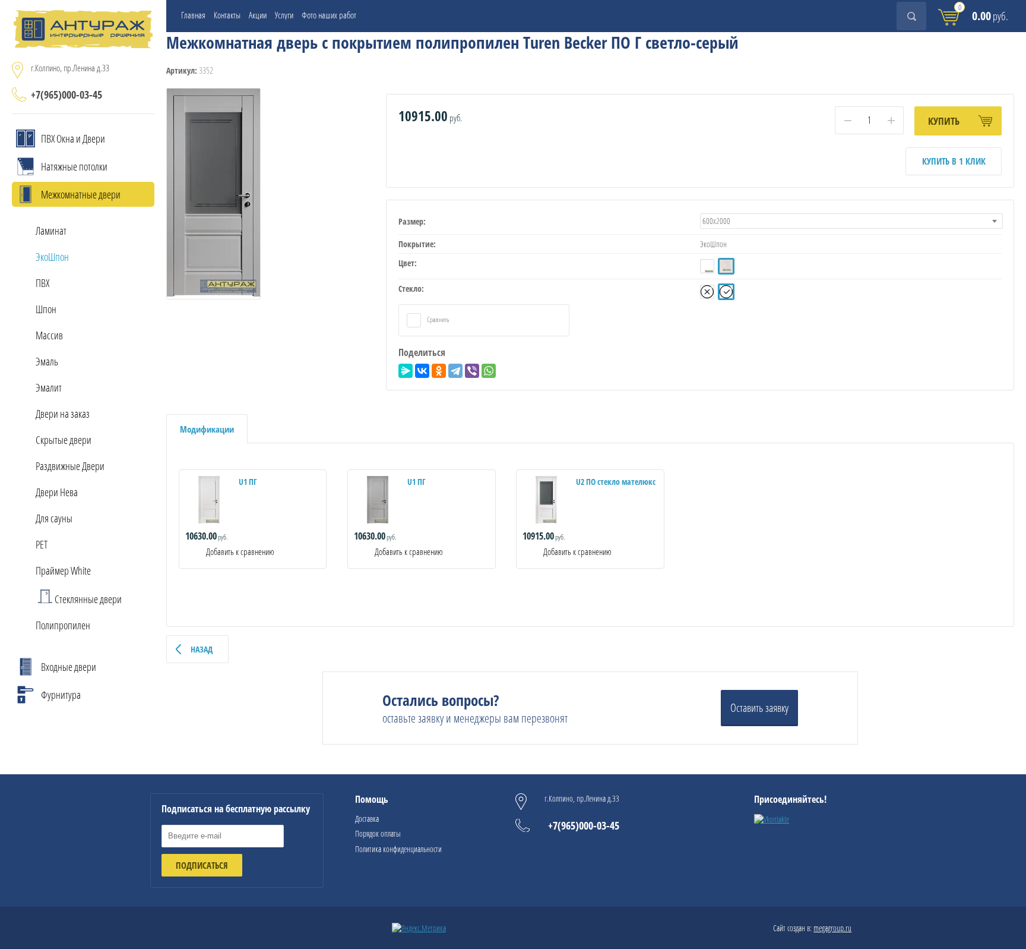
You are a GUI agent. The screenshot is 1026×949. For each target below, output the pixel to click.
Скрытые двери (63, 440)
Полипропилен (63, 625)
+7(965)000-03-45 (66, 94)
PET (42, 544)
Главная (193, 15)
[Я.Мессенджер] (405, 371)
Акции (258, 15)
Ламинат (51, 230)
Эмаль (47, 361)
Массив (49, 335)
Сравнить (437, 319)
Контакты (227, 15)
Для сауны (54, 518)
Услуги (284, 15)
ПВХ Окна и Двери (73, 138)
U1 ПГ (248, 481)
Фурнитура (61, 695)
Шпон (46, 309)
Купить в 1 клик (954, 161)
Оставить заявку (759, 707)
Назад (202, 649)
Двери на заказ (63, 413)
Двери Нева (57, 492)
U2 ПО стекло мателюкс (616, 481)
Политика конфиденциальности (398, 849)
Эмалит (49, 387)
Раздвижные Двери (70, 466)
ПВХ (42, 283)
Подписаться (202, 865)
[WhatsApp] (489, 371)
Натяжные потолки (74, 166)
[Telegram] (455, 371)
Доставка (367, 818)
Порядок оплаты (378, 833)
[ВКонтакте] (422, 371)
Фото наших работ (329, 15)
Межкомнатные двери (81, 194)
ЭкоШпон (52, 257)
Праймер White (63, 570)
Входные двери (68, 667)
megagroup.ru (832, 928)
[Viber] (472, 371)
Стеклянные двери (88, 599)
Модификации (207, 429)
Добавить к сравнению (239, 551)
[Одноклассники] (439, 371)
